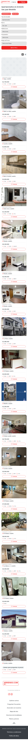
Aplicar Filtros (14, 47)
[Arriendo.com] (5, 2)
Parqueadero (4, 34)
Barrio (3, 22)
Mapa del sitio (14, 711)
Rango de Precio (5, 40)
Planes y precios (14, 719)
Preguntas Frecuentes (14, 704)
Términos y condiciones (14, 732)
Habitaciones (4, 28)
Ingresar (14, 2)
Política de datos (14, 736)
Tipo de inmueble (5, 16)
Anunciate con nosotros (14, 708)
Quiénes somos (14, 700)
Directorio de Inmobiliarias (14, 715)
